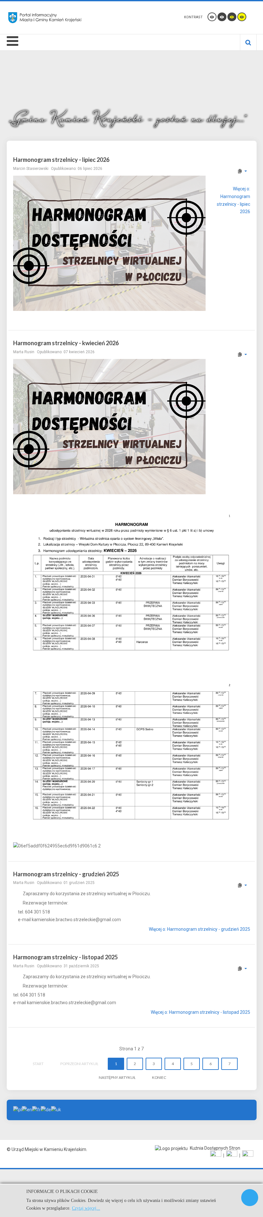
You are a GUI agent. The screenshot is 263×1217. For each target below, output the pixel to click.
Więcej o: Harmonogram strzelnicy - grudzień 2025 (199, 929)
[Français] (36, 1109)
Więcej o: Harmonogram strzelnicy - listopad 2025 (200, 1012)
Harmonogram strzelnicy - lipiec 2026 (61, 159)
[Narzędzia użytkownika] (242, 171)
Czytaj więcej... (86, 1208)
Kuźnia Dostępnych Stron (214, 1148)
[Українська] (56, 1109)
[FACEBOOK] (215, 1155)
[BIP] (247, 1155)
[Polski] (17, 1109)
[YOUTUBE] (231, 1155)
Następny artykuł (117, 1077)
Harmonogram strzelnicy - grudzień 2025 (66, 874)
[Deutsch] (46, 1109)
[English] (27, 1109)
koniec (159, 1077)
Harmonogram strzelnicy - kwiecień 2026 (66, 342)
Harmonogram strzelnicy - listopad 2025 (65, 957)
